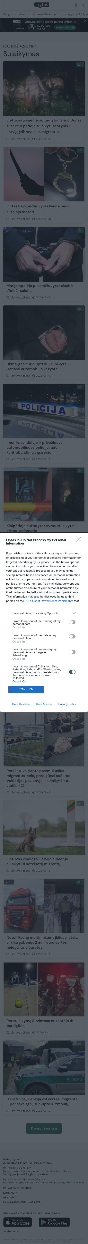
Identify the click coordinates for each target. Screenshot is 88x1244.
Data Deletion (21, 704)
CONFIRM (26, 689)
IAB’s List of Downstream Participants (49, 600)
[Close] (80, 540)
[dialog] (44, 622)
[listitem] (44, 613)
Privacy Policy (67, 704)
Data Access (44, 704)
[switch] (72, 622)
